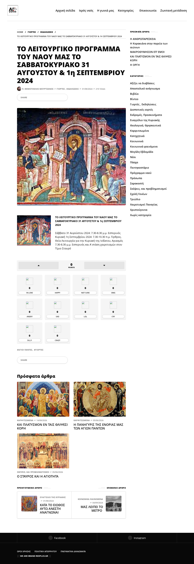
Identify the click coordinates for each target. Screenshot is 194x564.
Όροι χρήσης (24, 551)
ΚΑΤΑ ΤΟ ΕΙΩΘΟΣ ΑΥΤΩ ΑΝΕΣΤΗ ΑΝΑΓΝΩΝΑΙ (52, 508)
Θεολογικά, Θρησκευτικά (145, 125)
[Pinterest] (44, 97)
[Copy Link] (63, 97)
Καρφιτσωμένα (25, 420)
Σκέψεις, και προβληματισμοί (33, 472)
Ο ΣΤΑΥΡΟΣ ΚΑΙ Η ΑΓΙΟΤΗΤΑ (38, 476)
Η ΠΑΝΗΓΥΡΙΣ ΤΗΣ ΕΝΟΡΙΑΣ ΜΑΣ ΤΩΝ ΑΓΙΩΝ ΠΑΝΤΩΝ (98, 426)
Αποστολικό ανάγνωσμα (145, 88)
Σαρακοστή (137, 183)
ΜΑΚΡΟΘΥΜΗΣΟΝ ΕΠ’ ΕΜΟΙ (147, 52)
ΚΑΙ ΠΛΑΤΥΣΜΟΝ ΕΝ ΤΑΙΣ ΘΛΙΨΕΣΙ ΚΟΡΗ (42, 426)
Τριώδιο (135, 199)
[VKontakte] (59, 97)
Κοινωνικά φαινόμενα (90, 499)
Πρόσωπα (136, 178)
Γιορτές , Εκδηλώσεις (68, 88)
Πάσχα (134, 162)
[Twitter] (35, 97)
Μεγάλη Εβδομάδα (141, 151)
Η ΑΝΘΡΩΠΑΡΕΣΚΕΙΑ (143, 39)
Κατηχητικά (137, 136)
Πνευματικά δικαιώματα (73, 551)
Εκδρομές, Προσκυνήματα (146, 115)
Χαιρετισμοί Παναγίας (144, 204)
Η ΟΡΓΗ (135, 65)
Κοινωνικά (136, 141)
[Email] (54, 97)
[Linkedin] (49, 97)
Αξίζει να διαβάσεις (142, 83)
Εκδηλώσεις (46, 32)
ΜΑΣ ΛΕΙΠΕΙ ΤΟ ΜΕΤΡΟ (92, 509)
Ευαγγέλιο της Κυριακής (53, 497)
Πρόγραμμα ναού (140, 173)
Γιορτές (32, 32)
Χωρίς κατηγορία (140, 215)
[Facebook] (30, 97)
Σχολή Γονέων (138, 194)
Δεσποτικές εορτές (141, 109)
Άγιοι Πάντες (25, 349)
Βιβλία (134, 93)
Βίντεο (134, 99)
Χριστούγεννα (138, 209)
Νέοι (133, 157)
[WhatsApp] (40, 97)
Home (20, 32)
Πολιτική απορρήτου (46, 551)
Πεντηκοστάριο (139, 167)
